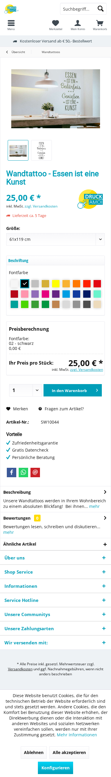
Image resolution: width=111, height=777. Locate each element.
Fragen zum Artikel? (64, 408)
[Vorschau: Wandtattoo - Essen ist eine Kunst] (18, 150)
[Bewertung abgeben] (40, 189)
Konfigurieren (55, 768)
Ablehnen (34, 752)
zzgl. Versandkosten (41, 206)
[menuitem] (100, 25)
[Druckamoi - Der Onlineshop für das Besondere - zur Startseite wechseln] (27, 9)
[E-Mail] (35, 472)
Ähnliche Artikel (19, 544)
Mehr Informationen (77, 735)
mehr (94, 506)
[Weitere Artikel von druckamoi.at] (90, 199)
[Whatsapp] (23, 472)
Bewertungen (16, 518)
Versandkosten (20, 668)
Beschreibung (17, 492)
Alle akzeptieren (69, 752)
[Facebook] (11, 472)
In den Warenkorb (69, 390)
